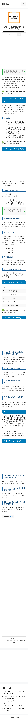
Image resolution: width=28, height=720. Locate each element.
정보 (14, 638)
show (11, 516)
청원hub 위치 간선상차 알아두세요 (14, 644)
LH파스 (5, 4)
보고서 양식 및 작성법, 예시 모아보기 (13, 705)
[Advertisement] (14, 53)
